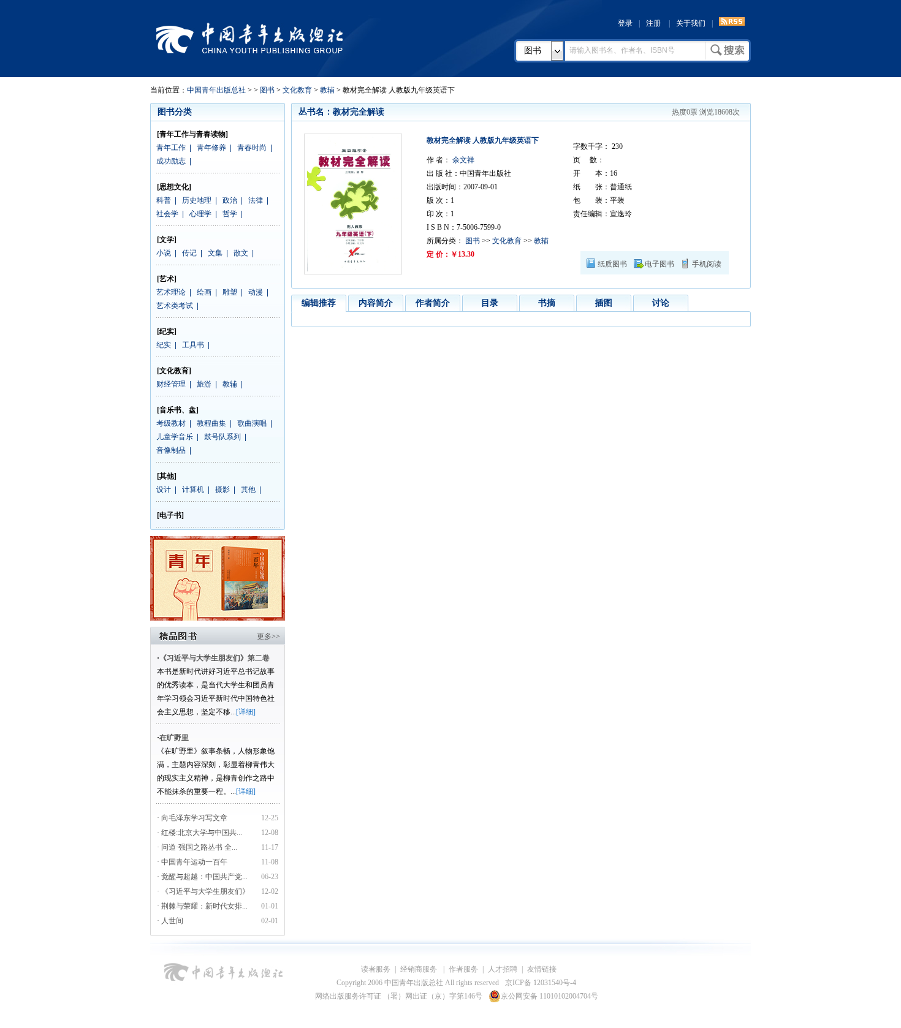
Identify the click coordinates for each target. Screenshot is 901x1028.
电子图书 (659, 264)
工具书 (193, 345)
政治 (229, 200)
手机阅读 (706, 264)
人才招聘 (502, 969)
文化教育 (297, 90)
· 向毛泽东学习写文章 (192, 818)
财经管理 (171, 384)
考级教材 (171, 423)
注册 (653, 23)
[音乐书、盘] (178, 410)
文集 (215, 253)
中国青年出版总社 (249, 38)
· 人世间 (170, 921)
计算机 (193, 489)
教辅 (327, 90)
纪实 (163, 345)
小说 (163, 253)
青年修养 (211, 147)
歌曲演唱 (252, 423)
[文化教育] (174, 370)
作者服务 (463, 969)
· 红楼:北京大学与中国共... (199, 832)
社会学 (167, 214)
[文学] (167, 239)
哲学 (229, 214)
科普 (163, 200)
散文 (241, 253)
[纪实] (167, 331)
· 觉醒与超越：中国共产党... (202, 876)
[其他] (167, 476)
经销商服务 (419, 969)
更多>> (268, 636)
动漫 (255, 292)
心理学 (200, 214)
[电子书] (170, 515)
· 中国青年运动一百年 (192, 862)
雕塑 (229, 292)
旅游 (204, 384)
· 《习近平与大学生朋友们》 (203, 891)
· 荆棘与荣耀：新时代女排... (202, 906)
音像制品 (171, 450)
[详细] (246, 712)
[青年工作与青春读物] (192, 134)
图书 (532, 50)
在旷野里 (174, 737)
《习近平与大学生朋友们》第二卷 (214, 658)
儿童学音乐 (174, 437)
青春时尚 (252, 147)
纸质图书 (612, 264)
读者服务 (375, 969)
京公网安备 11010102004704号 (549, 996)
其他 (248, 489)
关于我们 (690, 23)
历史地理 (196, 200)
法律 (255, 200)
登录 (625, 23)
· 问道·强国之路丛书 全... (197, 847)
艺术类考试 (174, 305)
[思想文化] (174, 187)
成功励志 (171, 161)
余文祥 (462, 160)
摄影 (222, 489)
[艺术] (167, 278)
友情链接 (542, 969)
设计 (163, 489)
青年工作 (171, 147)
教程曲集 (211, 423)
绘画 (204, 292)
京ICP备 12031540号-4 (540, 982)
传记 (189, 253)
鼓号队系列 (222, 437)
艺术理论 (171, 292)
